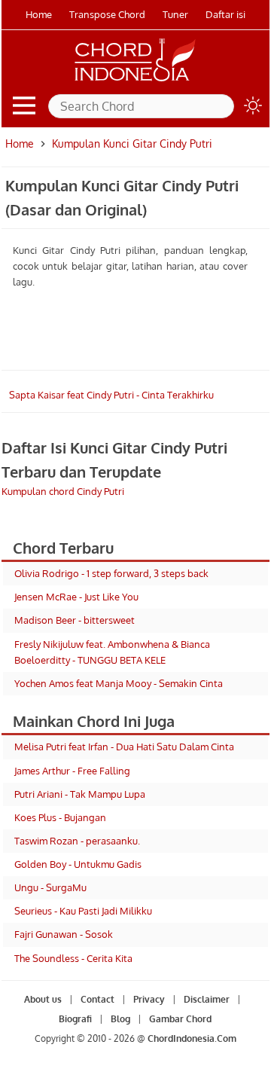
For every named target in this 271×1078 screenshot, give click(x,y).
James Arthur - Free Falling (72, 771)
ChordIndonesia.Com (192, 1038)
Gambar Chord (180, 1019)
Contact (97, 999)
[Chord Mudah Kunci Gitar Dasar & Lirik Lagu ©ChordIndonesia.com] (135, 81)
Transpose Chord (107, 14)
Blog (120, 1019)
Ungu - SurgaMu (50, 887)
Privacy (149, 999)
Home (39, 14)
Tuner (175, 14)
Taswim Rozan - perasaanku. (77, 841)
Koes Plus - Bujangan (60, 817)
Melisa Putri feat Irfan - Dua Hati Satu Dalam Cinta (124, 747)
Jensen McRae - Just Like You (76, 597)
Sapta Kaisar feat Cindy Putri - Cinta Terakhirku (111, 395)
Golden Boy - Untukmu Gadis (78, 864)
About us (43, 999)
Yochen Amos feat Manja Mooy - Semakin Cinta (118, 683)
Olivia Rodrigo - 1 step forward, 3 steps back (111, 573)
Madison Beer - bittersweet (74, 620)
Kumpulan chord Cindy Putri (63, 491)
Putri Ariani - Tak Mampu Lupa (79, 794)
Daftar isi (225, 14)
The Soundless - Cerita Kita (73, 958)
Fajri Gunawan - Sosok (63, 934)
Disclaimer (207, 999)
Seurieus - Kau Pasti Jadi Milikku (83, 911)
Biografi (75, 1019)
